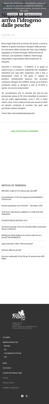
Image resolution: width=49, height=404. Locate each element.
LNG (5, 357)
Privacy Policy (8, 383)
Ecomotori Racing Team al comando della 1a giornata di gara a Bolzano (24, 228)
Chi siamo (6, 337)
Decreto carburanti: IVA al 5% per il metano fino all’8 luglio (23, 257)
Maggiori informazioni (33, 14)
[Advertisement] (20, 161)
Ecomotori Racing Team (12, 373)
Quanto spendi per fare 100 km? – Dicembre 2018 (22, 206)
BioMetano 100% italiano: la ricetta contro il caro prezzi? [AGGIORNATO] (21, 236)
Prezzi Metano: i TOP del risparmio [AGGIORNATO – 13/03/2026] (23, 198)
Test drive (7, 368)
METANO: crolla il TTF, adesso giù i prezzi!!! (19, 191)
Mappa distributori (10, 342)
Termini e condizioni (11, 388)
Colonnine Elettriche (12, 353)
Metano (7, 346)
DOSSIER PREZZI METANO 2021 (14, 220)
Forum (5, 378)
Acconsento (12, 14)
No (21, 14)
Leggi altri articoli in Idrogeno (24, 131)
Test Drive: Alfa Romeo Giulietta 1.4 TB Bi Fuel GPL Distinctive (22, 213)
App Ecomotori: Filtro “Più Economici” (17, 244)
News (5, 363)
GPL (5, 350)
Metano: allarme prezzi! (11, 250)
